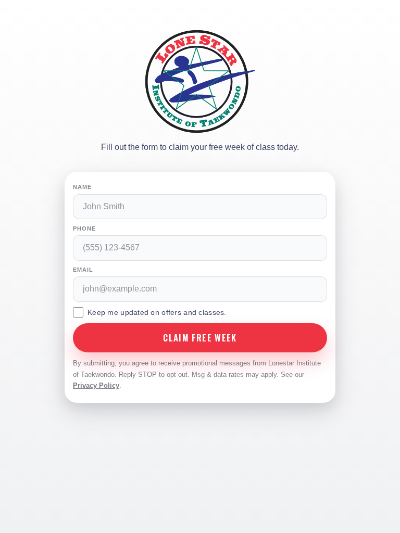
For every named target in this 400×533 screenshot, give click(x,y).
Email (83, 269)
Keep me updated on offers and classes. (157, 312)
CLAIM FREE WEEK (199, 337)
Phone (84, 228)
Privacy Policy (96, 385)
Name (82, 187)
